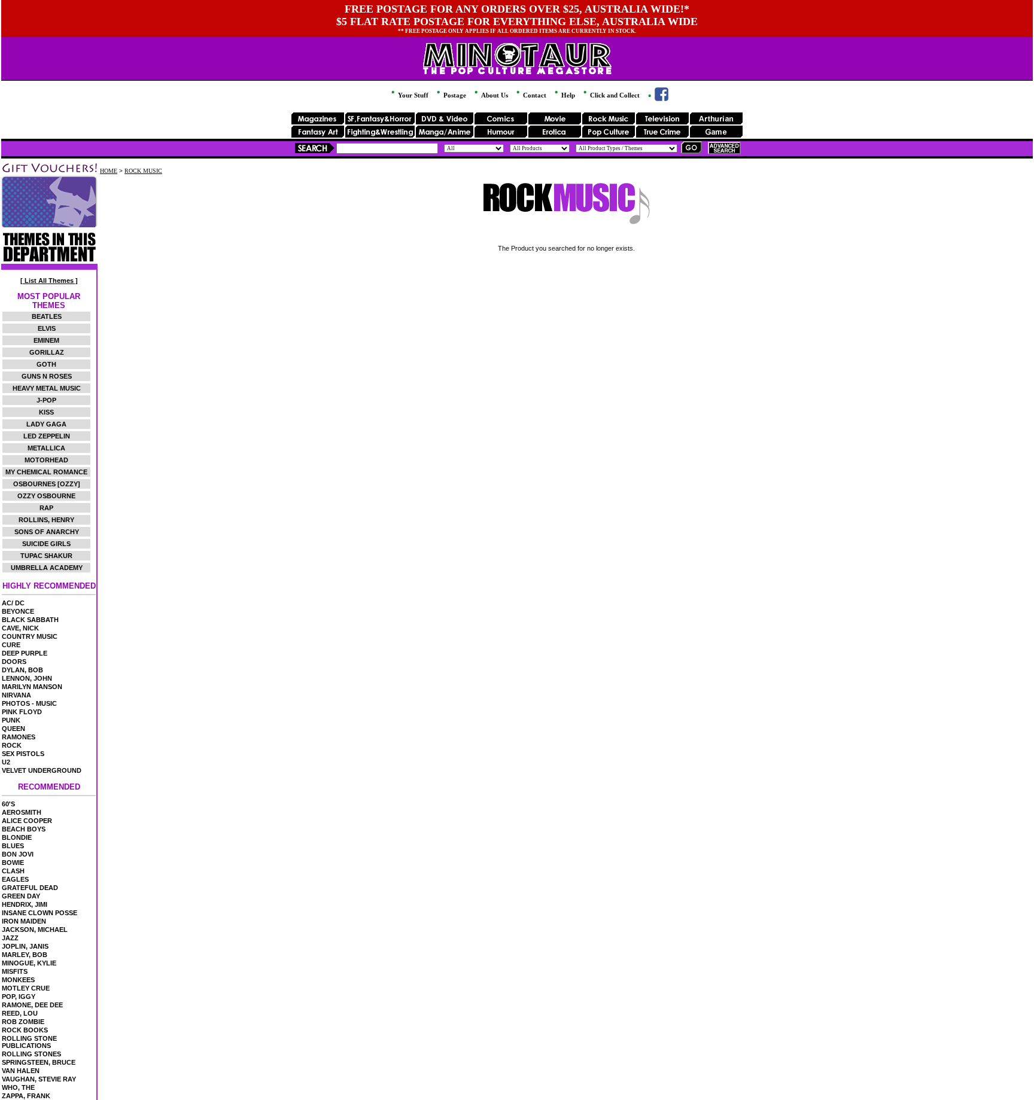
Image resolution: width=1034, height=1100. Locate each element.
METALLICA (46, 448)
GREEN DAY (21, 896)
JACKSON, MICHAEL (35, 929)
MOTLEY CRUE (26, 988)
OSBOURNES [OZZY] (46, 483)
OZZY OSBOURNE (46, 495)
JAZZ (10, 937)
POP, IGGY (18, 996)
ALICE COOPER (27, 820)
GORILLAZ (46, 352)
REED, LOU (20, 1013)
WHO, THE (18, 1087)
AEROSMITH (21, 812)
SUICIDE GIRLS (46, 543)
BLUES (13, 845)
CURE (11, 644)
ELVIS (47, 328)
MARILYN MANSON (32, 686)
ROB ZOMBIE (23, 1021)
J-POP (46, 400)
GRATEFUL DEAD (30, 887)
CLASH (13, 870)
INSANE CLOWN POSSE (39, 912)
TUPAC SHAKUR (46, 555)
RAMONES (18, 737)
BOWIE (13, 862)
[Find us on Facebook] (657, 98)
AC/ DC (13, 603)
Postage (454, 95)
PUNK (11, 720)
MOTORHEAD (46, 460)
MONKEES (18, 979)
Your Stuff (412, 95)
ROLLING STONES (31, 1054)
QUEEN (13, 728)
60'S (8, 804)
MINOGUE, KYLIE (29, 963)
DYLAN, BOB (22, 670)
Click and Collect (614, 95)
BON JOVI (18, 854)
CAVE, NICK (20, 628)
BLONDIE (17, 837)
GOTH (46, 364)
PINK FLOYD (22, 711)
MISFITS (15, 971)
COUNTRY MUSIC (29, 636)
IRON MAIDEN (24, 921)
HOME (108, 170)
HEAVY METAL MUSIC (47, 388)
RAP (46, 507)
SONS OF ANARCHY (46, 531)
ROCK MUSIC (143, 170)
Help (567, 95)
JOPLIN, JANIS (25, 946)
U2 (6, 762)
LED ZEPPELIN (46, 436)
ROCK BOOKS (25, 1030)
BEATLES (47, 316)
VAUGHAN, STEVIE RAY (39, 1079)
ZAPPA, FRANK (26, 1095)
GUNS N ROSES (47, 376)
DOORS (14, 661)
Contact (533, 95)
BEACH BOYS (23, 829)
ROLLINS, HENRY (46, 519)
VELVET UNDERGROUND (41, 770)
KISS (46, 412)
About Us (493, 95)
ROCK (12, 745)
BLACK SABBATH (30, 619)
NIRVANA (16, 695)
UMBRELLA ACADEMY (47, 567)
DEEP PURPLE (24, 653)
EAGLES (15, 879)
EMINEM (46, 340)
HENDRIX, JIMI (24, 904)
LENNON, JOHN (27, 678)
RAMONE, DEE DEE (32, 1004)
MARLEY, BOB (24, 954)
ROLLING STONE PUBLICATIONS (29, 1042)
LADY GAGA (46, 424)
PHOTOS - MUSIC (29, 703)
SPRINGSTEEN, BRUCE (38, 1062)
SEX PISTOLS (23, 753)
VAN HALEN (20, 1070)
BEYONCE (18, 611)
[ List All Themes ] (49, 280)
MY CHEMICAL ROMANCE (46, 472)
